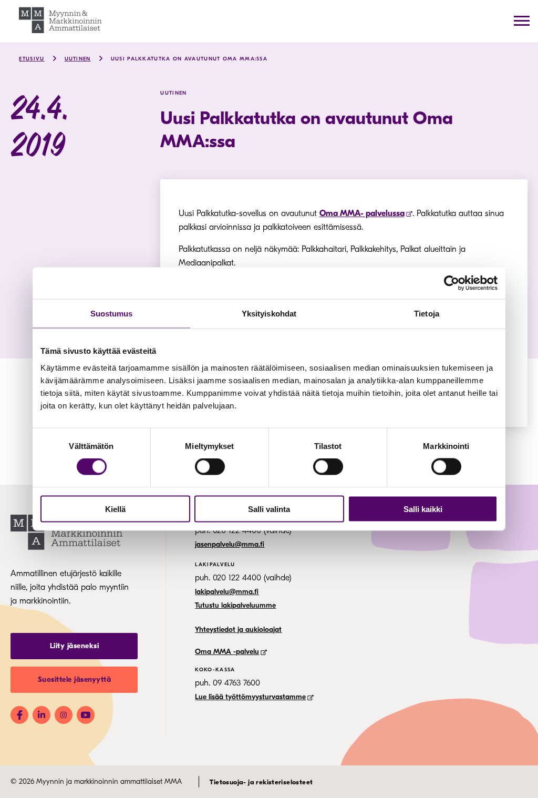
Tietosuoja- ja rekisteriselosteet (261, 782)
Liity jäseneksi (74, 645)
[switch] (210, 466)
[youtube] (85, 715)
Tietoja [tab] (426, 313)
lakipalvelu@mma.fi (226, 591)
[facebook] (19, 715)
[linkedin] (41, 715)
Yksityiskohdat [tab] (269, 313)
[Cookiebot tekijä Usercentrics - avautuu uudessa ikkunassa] (452, 283)
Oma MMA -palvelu (227, 651)
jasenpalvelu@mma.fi (229, 544)
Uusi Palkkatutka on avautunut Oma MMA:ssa (189, 59)
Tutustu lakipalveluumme (235, 605)
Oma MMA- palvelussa (362, 213)
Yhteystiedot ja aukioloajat (238, 629)
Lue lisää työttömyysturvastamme (250, 696)
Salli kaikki (423, 508)
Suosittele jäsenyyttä (74, 679)
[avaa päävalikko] (522, 20)
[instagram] (63, 715)
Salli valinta (269, 508)
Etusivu (31, 59)
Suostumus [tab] (111, 313)
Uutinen (78, 59)
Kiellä (115, 508)
